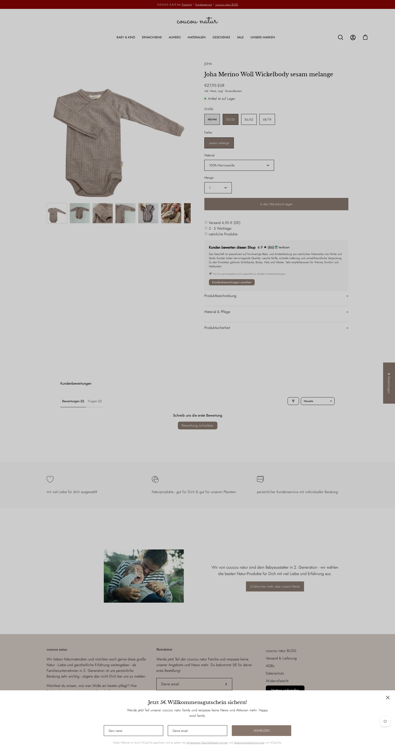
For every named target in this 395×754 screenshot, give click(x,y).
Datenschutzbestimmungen (249, 743)
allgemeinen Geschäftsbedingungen (207, 743)
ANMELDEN (262, 730)
